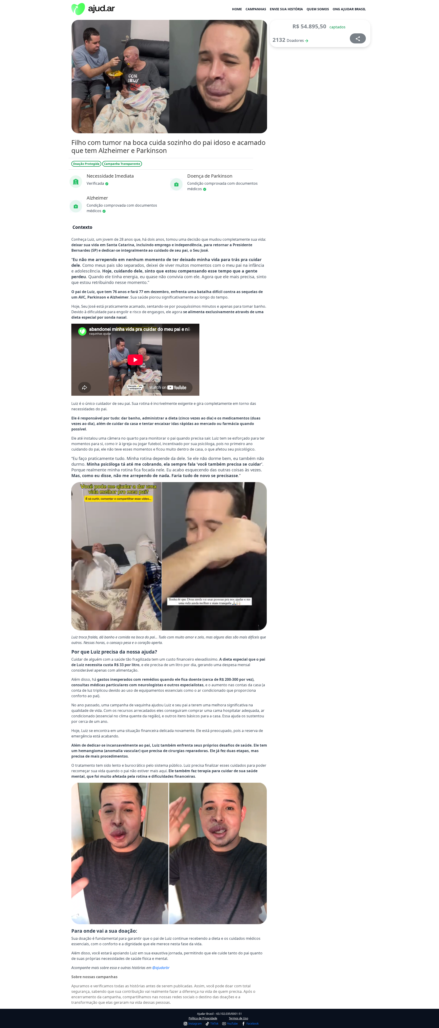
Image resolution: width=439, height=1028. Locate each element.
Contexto (82, 227)
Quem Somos (318, 9)
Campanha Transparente (122, 164)
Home (237, 9)
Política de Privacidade (203, 1018)
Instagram (195, 1023)
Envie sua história (286, 9)
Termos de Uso (238, 1018)
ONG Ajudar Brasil (349, 9)
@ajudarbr (160, 967)
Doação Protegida (86, 164)
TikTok (214, 1023)
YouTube (232, 1023)
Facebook (252, 1023)
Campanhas (256, 9)
